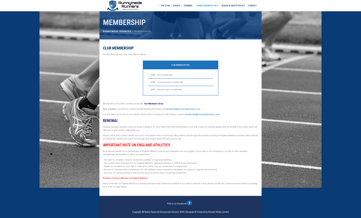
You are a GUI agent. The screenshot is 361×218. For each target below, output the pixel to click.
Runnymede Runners (117, 31)
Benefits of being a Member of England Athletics (125, 178)
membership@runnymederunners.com (182, 109)
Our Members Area (153, 103)
